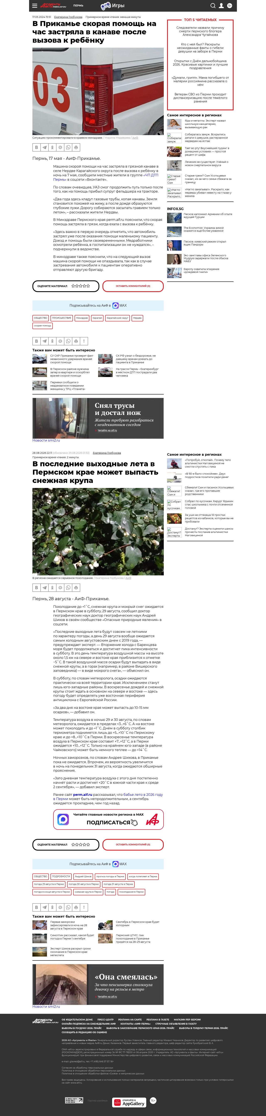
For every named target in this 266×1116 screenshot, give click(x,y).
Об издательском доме (77, 1019)
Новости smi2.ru (46, 440)
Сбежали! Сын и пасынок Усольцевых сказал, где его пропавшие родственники (209, 491)
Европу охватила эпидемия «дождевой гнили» (201, 271)
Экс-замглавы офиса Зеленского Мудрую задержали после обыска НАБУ (206, 258)
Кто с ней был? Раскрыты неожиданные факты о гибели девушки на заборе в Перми (200, 48)
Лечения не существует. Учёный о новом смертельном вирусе (206, 163)
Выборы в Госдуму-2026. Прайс (82, 1028)
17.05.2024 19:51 (41, 17)
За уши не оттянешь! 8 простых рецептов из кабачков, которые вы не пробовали (209, 518)
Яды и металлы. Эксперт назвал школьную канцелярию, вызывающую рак (205, 124)
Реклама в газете (158, 1019)
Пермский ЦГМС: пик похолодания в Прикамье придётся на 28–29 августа (133, 938)
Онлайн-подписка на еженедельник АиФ (89, 1024)
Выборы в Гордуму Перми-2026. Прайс (203, 1028)
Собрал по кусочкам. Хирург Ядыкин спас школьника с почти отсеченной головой (209, 504)
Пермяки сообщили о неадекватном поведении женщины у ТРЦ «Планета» (67, 386)
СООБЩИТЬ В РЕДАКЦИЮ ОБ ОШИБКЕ (84, 1032)
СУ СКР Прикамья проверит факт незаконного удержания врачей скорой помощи (71, 359)
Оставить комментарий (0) (133, 286)
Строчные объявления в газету (176, 1024)
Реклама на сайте (130, 1019)
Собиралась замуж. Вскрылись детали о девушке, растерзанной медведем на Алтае (206, 138)
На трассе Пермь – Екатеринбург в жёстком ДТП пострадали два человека (137, 372)
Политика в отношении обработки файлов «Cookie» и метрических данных (103, 1073)
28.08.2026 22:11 (42, 452)
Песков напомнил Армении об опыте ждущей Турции (208, 216)
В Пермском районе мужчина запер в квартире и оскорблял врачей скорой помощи (70, 372)
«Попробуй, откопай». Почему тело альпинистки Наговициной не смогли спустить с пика (208, 463)
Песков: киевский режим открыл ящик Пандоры (205, 243)
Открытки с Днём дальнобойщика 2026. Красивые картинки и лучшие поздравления (200, 64)
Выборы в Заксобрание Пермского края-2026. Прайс (140, 1028)
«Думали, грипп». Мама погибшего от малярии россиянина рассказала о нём (200, 81)
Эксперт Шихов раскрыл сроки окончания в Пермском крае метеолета (70, 952)
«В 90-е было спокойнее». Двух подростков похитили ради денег (207, 475)
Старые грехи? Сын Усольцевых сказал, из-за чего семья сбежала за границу (208, 179)
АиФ (135, 137)
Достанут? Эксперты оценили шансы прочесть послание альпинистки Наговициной (209, 532)
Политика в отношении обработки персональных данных (93, 1070)
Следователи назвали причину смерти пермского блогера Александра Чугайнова (200, 31)
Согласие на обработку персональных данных (87, 1067)
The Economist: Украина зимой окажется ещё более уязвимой (204, 229)
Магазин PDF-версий (187, 1019)
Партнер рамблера (97, 1100)
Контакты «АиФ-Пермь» (136, 1024)
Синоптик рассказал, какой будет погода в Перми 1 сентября (72, 937)
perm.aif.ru (82, 795)
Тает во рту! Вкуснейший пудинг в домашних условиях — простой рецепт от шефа (207, 151)
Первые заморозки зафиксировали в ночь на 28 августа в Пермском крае (68, 925)
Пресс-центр (105, 1019)
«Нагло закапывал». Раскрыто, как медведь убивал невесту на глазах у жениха (208, 193)
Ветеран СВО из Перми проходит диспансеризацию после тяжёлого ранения (200, 98)
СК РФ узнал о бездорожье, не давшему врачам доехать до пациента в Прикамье (136, 359)
